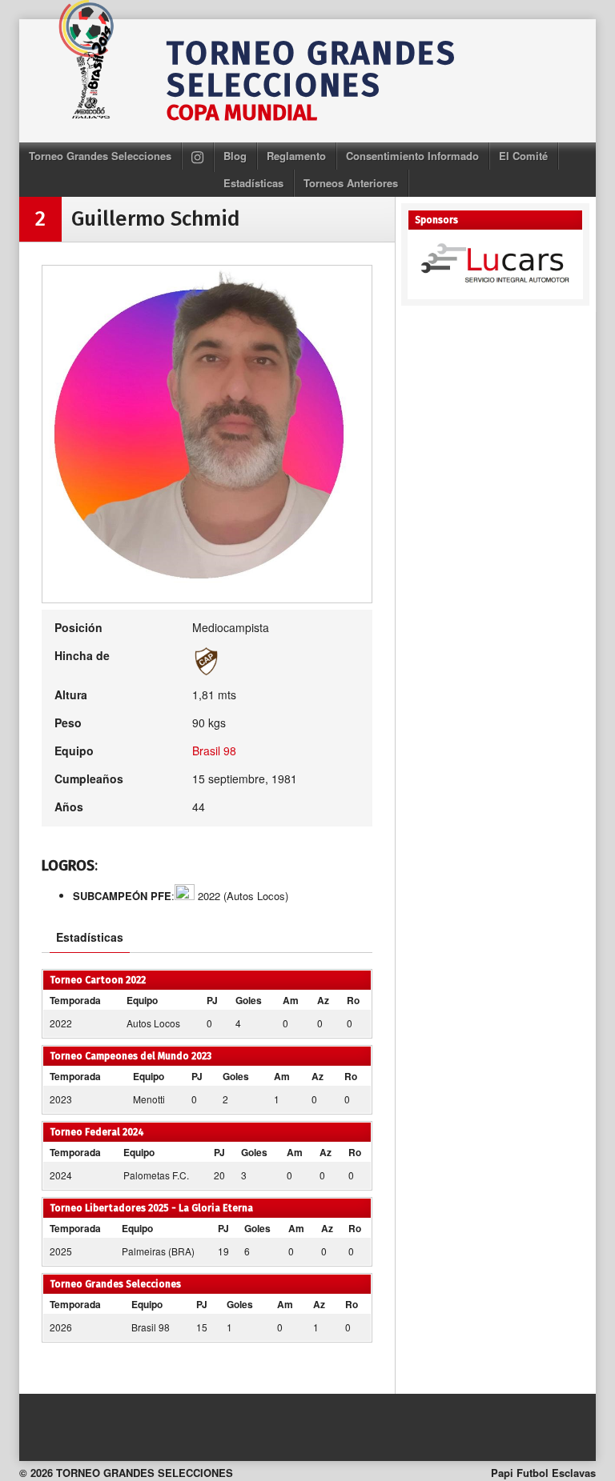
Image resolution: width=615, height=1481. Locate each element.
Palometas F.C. (156, 1175)
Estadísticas (253, 182)
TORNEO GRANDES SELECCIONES (311, 69)
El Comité (523, 155)
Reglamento (296, 155)
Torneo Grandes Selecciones (100, 155)
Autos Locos (153, 1023)
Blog (235, 155)
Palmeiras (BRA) (158, 1251)
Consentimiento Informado (412, 155)
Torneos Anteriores (350, 182)
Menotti (149, 1099)
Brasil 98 (214, 751)
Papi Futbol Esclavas (543, 1472)
